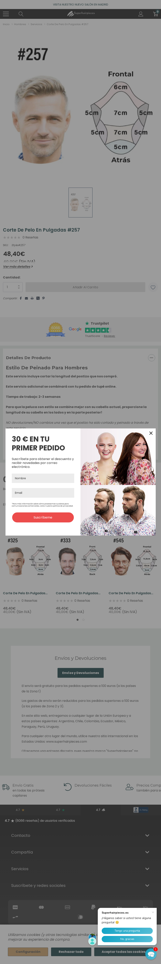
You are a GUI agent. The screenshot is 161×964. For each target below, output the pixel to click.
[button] (151, 954)
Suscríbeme (43, 517)
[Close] (151, 433)
